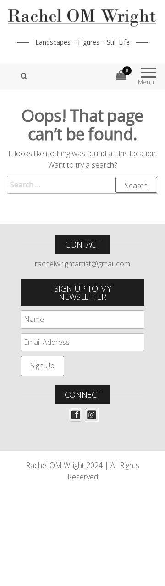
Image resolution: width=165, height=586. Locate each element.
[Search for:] (82, 185)
